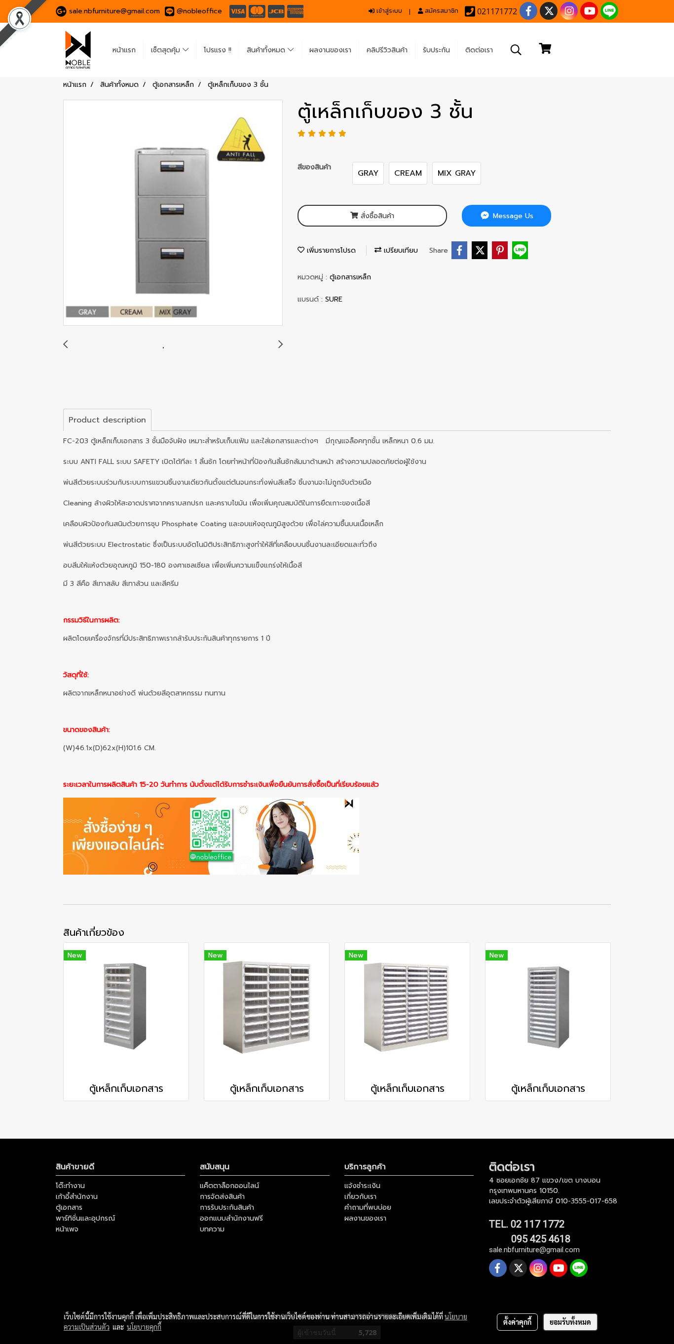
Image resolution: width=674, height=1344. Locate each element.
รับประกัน (436, 50)
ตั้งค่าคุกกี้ (517, 1321)
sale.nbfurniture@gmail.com (114, 11)
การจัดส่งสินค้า (222, 1196)
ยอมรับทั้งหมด (570, 1321)
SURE (333, 299)
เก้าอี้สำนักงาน (77, 1196)
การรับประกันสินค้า (227, 1207)
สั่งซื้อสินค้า (376, 216)
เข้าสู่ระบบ (388, 10)
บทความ (212, 1229)
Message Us (511, 216)
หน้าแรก (124, 50)
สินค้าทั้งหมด (267, 50)
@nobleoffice (199, 11)
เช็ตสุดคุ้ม (167, 50)
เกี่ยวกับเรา (360, 1196)
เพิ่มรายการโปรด (330, 250)
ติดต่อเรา (479, 50)
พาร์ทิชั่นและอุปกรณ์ (85, 1218)
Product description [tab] (107, 420)
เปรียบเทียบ (399, 250)
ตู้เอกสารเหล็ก (350, 277)
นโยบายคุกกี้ (144, 1326)
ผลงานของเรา (330, 50)
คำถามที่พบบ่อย (367, 1207)
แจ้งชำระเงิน (362, 1186)
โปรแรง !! (217, 50)
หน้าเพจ (67, 1229)
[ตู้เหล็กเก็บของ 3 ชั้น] (173, 213)
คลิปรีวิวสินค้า (387, 50)
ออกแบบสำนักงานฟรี (231, 1218)
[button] (516, 49)
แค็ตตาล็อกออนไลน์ (229, 1186)
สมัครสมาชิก (440, 10)
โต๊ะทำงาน (70, 1186)
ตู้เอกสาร (69, 1207)
